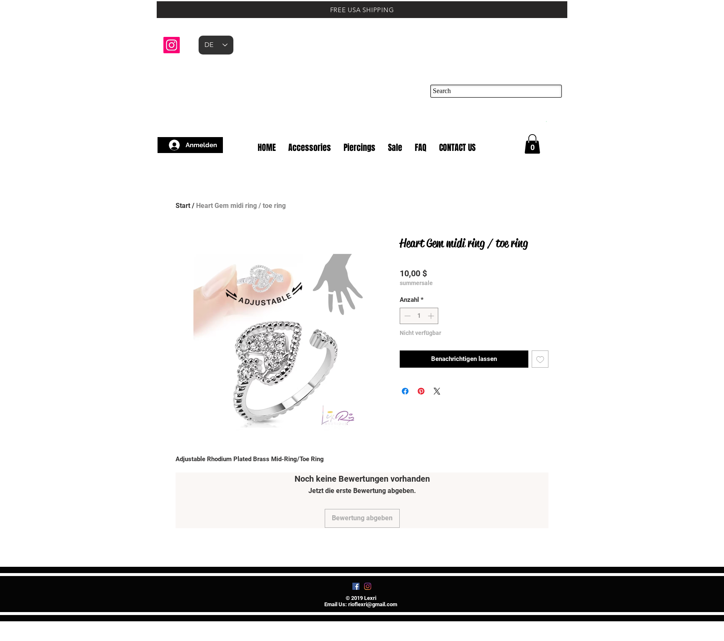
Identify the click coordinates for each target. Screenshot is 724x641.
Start (183, 206)
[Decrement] (406, 316)
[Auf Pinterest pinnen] (421, 391)
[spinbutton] (419, 316)
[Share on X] (437, 391)
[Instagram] (171, 45)
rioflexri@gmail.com (372, 604)
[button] (546, 120)
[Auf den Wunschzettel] (540, 359)
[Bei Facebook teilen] (405, 391)
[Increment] (431, 316)
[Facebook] (355, 586)
